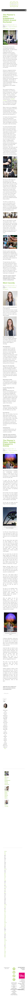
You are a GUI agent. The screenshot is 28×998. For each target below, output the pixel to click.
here (5, 748)
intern (7, 436)
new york (12, 277)
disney (9, 686)
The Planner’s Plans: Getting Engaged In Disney (9, 443)
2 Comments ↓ (12, 452)
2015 (5, 904)
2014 (5, 922)
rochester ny (5, 279)
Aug (5, 880)
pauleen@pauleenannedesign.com (17, 989)
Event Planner (8, 277)
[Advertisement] (14, 760)
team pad (4, 437)
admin (6, 26)
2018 (5, 851)
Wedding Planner (11, 279)
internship (10, 436)
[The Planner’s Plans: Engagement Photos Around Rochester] (10, 37)
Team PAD (14, 287)
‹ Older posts (6, 693)
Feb (5, 854)
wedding (8, 437)
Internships (23, 968)
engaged (9, 275)
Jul (4, 878)
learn (13, 436)
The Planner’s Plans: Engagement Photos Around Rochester (9, 18)
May (5, 876)
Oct (5, 918)
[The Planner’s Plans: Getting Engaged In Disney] (10, 461)
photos (9, 278)
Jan (5, 852)
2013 (5, 940)
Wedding (7, 28)
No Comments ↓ (12, 28)
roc (11, 278)
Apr (5, 874)
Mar (5, 873)
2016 (5, 886)
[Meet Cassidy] (10, 298)
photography (5, 278)
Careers (23, 969)
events (4, 436)
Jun (5, 877)
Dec (5, 921)
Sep (5, 917)
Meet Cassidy (9, 283)
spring (15, 436)
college (9, 434)
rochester (13, 278)
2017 (5, 869)
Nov (5, 884)
